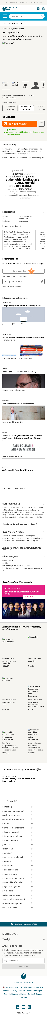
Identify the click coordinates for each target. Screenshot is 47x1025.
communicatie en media (13, 819)
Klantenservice (10, 934)
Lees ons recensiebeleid (11, 287)
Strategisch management (13, 23)
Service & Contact (35, 994)
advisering (7, 807)
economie (6, 823)
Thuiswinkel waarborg (14, 987)
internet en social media (13, 836)
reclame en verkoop (11, 895)
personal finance (9, 874)
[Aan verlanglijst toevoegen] (41, 124)
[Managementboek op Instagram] (29, 1007)
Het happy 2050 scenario (9, 662)
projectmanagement (11, 886)
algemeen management (13, 811)
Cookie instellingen (34, 991)
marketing (7, 853)
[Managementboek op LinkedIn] (17, 1007)
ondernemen (8, 865)
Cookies (22, 991)
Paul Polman (7, 29)
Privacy (14, 991)
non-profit (6, 861)
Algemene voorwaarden (33, 987)
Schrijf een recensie (13, 281)
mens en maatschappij (12, 857)
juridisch (6, 844)
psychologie (7, 891)
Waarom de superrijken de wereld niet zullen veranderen (35, 748)
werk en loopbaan (10, 907)
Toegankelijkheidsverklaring (15, 994)
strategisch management (13, 899)
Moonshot (32, 661)
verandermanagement (12, 903)
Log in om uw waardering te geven (15, 276)
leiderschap (7, 849)
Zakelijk (6, 939)
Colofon (6, 991)
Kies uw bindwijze (9, 103)
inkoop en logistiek (10, 832)
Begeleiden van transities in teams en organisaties (10, 748)
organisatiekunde (10, 870)
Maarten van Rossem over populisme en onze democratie (36, 705)
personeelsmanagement (13, 878)
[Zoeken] (42, 16)
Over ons (23, 997)
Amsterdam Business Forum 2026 (22, 593)
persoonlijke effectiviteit (13, 882)
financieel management (13, 828)
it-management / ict (11, 840)
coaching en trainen (11, 815)
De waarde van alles (8, 704)
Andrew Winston (19, 29)
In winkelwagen (18, 123)
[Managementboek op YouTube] (23, 1007)
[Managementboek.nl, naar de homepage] (9, 10)
